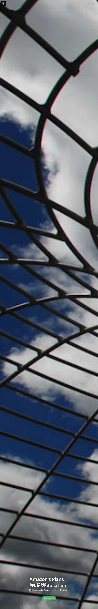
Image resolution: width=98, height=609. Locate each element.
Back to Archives (49, 598)
